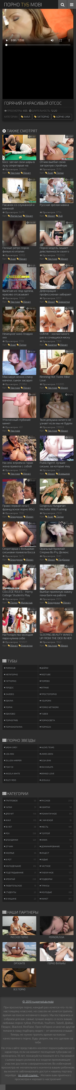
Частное (15, 172)
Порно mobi (23, 4)
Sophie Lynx (62, 116)
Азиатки (52, 344)
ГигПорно (42, 116)
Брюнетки (64, 301)
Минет (27, 172)
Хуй (60, 215)
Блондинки (16, 516)
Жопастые (16, 215)
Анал (26, 116)
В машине (64, 473)
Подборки (64, 559)
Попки (60, 172)
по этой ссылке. (28, 1075)
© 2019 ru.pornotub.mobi (38, 1001)
